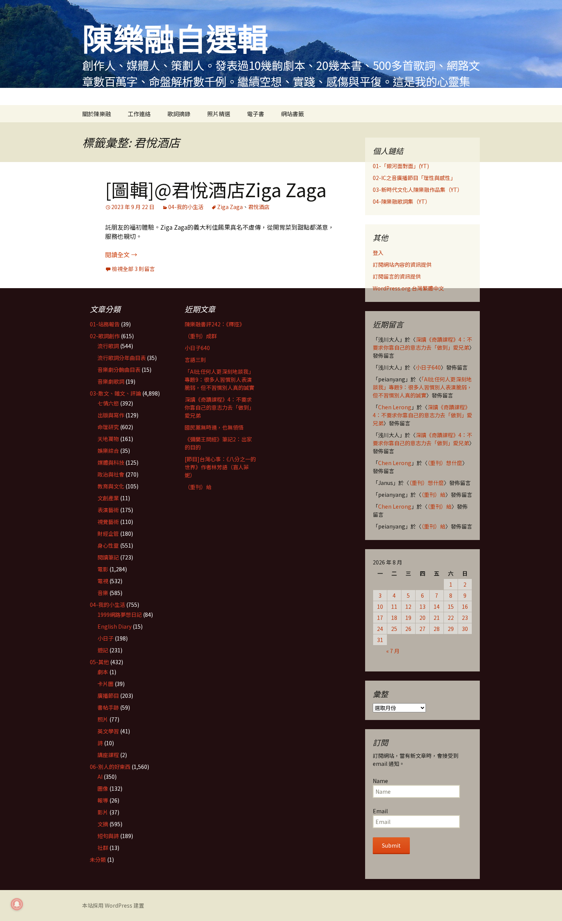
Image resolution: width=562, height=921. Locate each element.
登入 (378, 252)
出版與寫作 (110, 415)
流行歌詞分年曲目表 (121, 358)
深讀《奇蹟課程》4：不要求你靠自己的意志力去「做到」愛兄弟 (422, 343)
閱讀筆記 (108, 557)
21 (437, 617)
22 (451, 617)
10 (380, 606)
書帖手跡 (108, 707)
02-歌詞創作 (105, 336)
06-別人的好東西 (110, 766)
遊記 (102, 650)
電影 (102, 569)
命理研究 (108, 427)
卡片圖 (105, 684)
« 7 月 (393, 651)
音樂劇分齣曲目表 (118, 369)
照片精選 (218, 114)
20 (422, 617)
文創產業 (108, 498)
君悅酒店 (259, 207)
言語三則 (195, 359)
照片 (102, 719)
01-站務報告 (105, 324)
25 (394, 628)
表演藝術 (108, 510)
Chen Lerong (394, 407)
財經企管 (108, 533)
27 (422, 628)
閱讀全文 (121, 254)
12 (408, 606)
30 (465, 628)
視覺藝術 (108, 521)
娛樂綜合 (108, 450)
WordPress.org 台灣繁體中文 (408, 288)
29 (451, 628)
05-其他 (99, 662)
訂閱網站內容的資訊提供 (402, 264)
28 (437, 628)
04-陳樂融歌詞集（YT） (401, 201)
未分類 (98, 859)
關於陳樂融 (96, 114)
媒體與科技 (110, 462)
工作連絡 (139, 114)
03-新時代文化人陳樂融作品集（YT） (418, 189)
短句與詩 (108, 836)
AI (99, 776)
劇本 (102, 672)
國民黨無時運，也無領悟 (214, 427)
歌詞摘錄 (178, 114)
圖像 (102, 788)
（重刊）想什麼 (444, 463)
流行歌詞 (108, 346)
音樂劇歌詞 (110, 381)
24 (380, 628)
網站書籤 (292, 114)
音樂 (102, 593)
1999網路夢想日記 (119, 614)
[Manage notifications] (17, 904)
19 (408, 617)
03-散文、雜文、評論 (115, 393)
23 (465, 617)
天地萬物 (108, 439)
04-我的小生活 (185, 207)
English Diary (114, 626)
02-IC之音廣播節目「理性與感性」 (414, 178)
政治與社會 (110, 474)
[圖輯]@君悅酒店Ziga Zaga (215, 189)
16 (465, 606)
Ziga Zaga (230, 207)
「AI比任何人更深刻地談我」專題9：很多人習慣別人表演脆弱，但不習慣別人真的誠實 (422, 387)
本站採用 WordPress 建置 (113, 905)
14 (437, 606)
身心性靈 (108, 545)
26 (408, 628)
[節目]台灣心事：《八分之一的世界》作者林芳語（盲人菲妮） (220, 467)
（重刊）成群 (201, 336)
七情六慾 (108, 403)
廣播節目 (108, 695)
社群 (102, 847)
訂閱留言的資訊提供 (397, 276)
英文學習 (108, 731)
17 (380, 617)
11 (394, 606)
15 (451, 606)
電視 (102, 581)
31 (380, 640)
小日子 (105, 638)
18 (394, 617)
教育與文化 (110, 486)
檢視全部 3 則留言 (133, 268)
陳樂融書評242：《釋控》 (215, 324)
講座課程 (108, 755)
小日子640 (428, 367)
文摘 (102, 824)
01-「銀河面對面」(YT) (401, 166)
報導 (102, 800)
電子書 (255, 114)
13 (422, 606)
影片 (102, 812)
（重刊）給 (433, 494)
